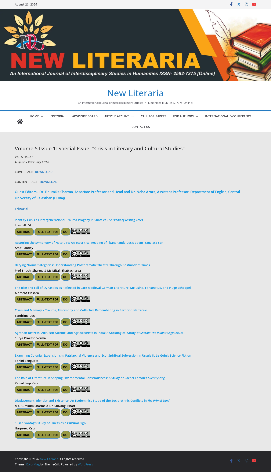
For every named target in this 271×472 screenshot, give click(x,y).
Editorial (57, 116)
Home (34, 116)
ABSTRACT (24, 232)
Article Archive (116, 116)
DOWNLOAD (44, 172)
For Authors (183, 116)
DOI (66, 232)
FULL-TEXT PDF (47, 232)
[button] (41, 116)
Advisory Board (85, 116)
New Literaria (135, 93)
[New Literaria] (20, 122)
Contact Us (140, 127)
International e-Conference (228, 116)
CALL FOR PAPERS (153, 116)
